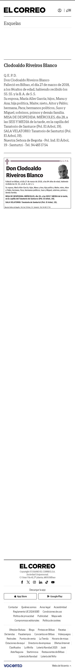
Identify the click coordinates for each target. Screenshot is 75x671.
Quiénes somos (28, 607)
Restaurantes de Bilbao (53, 652)
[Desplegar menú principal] (68, 10)
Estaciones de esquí (15, 643)
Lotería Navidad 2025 (47, 647)
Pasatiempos (24, 634)
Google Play (56, 596)
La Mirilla (28, 647)
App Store (22, 596)
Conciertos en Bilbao (44, 634)
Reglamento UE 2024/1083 (26, 611)
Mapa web (57, 616)
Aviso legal (45, 607)
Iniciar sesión (59, 10)
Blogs (31, 629)
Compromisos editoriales (27, 620)
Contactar (13, 607)
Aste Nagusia (17, 652)
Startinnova (32, 652)
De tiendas (9, 634)
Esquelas (12, 23)
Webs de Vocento (60, 665)
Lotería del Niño (48, 656)
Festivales (11, 638)
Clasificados (15, 647)
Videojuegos (64, 634)
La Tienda (43, 638)
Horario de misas (60, 638)
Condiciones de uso (52, 611)
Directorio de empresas (39, 643)
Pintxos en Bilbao (46, 629)
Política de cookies (52, 620)
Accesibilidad (60, 607)
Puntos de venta (28, 638)
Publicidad (43, 616)
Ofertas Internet (62, 643)
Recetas (62, 629)
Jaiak (63, 647)
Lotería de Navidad (28, 656)
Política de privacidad (23, 616)
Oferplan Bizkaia (17, 629)
